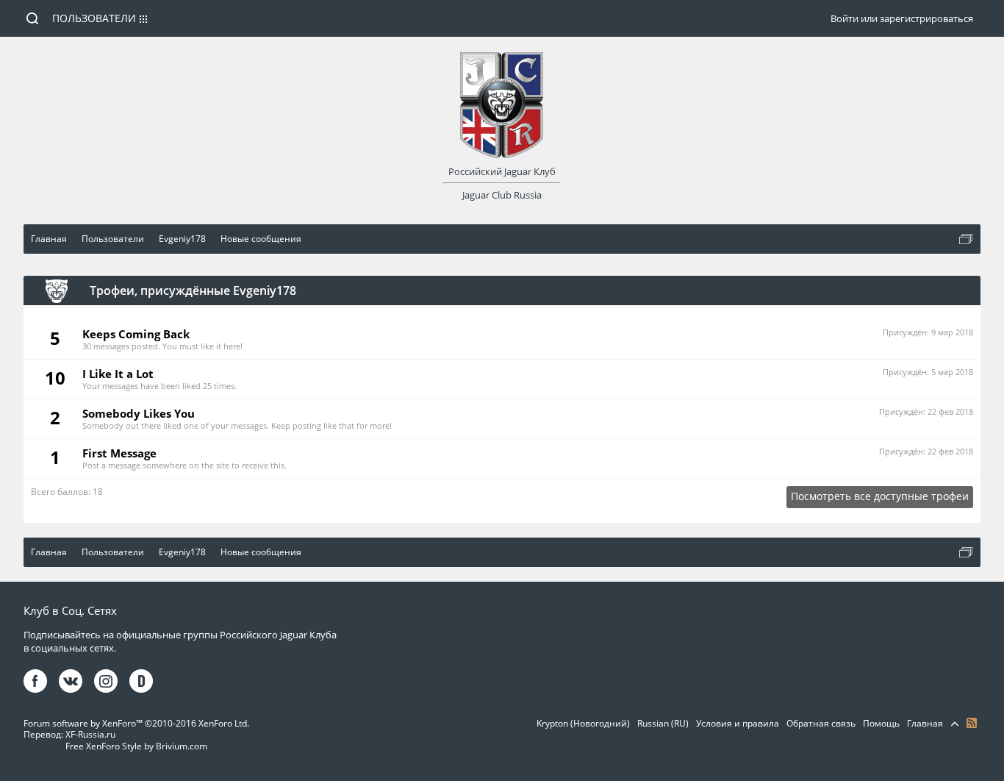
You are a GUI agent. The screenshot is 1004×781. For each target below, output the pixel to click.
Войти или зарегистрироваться (902, 18)
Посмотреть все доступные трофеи (880, 496)
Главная (925, 723)
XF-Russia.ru (90, 734)
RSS (972, 723)
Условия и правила (737, 723)
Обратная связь (821, 723)
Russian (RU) (663, 723)
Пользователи (94, 18)
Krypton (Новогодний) (583, 723)
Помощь (881, 723)
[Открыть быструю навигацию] (966, 239)
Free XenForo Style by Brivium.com (136, 746)
